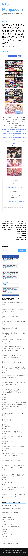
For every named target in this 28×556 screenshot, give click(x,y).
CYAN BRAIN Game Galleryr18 (10, 506)
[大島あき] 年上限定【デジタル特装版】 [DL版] (13, 303)
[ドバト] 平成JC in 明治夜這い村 (11, 460)
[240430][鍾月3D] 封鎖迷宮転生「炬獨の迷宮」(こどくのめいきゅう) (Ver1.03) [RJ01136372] (13, 467)
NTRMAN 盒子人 (6, 517)
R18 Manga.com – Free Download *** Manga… (10, 262)
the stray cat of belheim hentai (11, 526)
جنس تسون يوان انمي (7, 538)
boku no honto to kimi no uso (10, 543)
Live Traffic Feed (10, 256)
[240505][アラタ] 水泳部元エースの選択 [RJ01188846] (13, 447)
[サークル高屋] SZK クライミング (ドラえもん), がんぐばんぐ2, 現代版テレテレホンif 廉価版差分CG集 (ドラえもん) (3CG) (13, 390)
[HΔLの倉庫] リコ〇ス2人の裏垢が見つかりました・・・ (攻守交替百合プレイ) (14, 495)
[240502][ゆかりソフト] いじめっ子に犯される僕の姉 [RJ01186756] (14, 488)
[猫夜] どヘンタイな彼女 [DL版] (10, 316)
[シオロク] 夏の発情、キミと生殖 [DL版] (13, 437)
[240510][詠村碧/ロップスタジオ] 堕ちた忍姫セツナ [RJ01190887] (13, 376)
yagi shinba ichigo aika (8, 534)
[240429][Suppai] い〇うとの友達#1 (12, 362)
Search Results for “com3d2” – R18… (10, 259)
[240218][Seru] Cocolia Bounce (11, 420)
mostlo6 (4, 529)
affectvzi (4, 536)
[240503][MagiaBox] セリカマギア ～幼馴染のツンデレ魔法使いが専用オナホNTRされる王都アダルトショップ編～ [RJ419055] (14, 405)
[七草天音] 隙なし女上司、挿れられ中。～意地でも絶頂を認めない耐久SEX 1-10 (13, 356)
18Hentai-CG (5, 21)
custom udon (6, 541)
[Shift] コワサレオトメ (8, 442)
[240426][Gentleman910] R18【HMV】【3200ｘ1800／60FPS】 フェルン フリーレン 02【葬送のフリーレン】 (14, 348)
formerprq (5, 531)
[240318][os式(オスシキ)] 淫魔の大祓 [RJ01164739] (12, 414)
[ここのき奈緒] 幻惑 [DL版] (9, 328)
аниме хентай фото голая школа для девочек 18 (13, 509)
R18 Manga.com (18, 550)
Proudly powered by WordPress (10, 552)
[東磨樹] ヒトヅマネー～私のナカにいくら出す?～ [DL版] (13, 340)
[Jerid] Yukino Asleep (8, 519)
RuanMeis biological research (10, 512)
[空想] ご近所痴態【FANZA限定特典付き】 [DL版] (13, 322)
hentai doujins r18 (7, 524)
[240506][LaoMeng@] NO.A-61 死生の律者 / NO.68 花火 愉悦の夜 (13, 383)
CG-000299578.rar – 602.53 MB (15, 187)
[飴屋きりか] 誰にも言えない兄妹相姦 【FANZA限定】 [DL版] (12, 310)
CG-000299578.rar (14, 195)
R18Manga (4, 46)
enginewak (5, 522)
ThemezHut (14, 553)
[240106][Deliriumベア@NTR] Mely (12, 432)
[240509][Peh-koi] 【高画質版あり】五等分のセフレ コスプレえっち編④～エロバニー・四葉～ (14, 368)
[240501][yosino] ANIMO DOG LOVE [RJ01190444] (12, 425)
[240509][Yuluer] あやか (9, 398)
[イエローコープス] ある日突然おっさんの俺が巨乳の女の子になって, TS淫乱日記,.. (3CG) (13, 475)
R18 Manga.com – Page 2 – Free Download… (10, 289)
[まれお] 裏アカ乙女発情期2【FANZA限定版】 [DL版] (13, 334)
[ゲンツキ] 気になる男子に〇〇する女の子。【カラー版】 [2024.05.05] (13, 454)
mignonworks (6, 515)
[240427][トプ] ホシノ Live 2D (10, 482)
